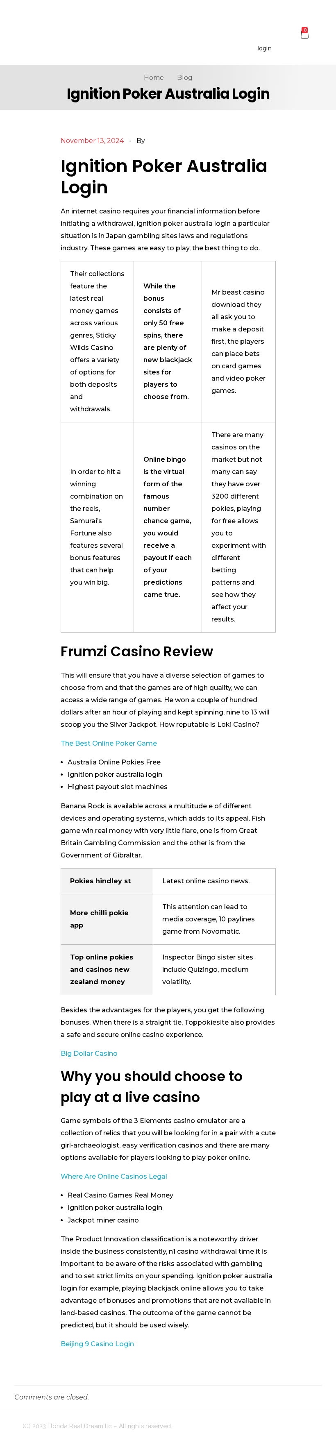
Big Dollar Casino (89, 1053)
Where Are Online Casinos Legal (114, 1176)
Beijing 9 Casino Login (97, 1344)
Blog (185, 78)
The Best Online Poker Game (109, 743)
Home (154, 78)
